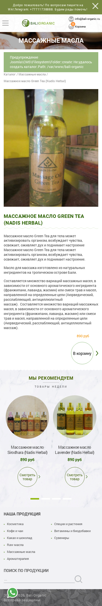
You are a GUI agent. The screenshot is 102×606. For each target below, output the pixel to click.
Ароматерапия (18, 558)
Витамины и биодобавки (72, 531)
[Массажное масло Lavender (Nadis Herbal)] (74, 417)
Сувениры (61, 538)
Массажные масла (21, 551)
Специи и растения (68, 524)
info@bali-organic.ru (87, 19)
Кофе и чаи (15, 531)
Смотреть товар (27, 476)
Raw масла (15, 544)
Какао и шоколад (19, 538)
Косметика (15, 524)
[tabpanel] (27, 440)
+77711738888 (41, 9)
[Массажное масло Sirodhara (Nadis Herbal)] (27, 417)
